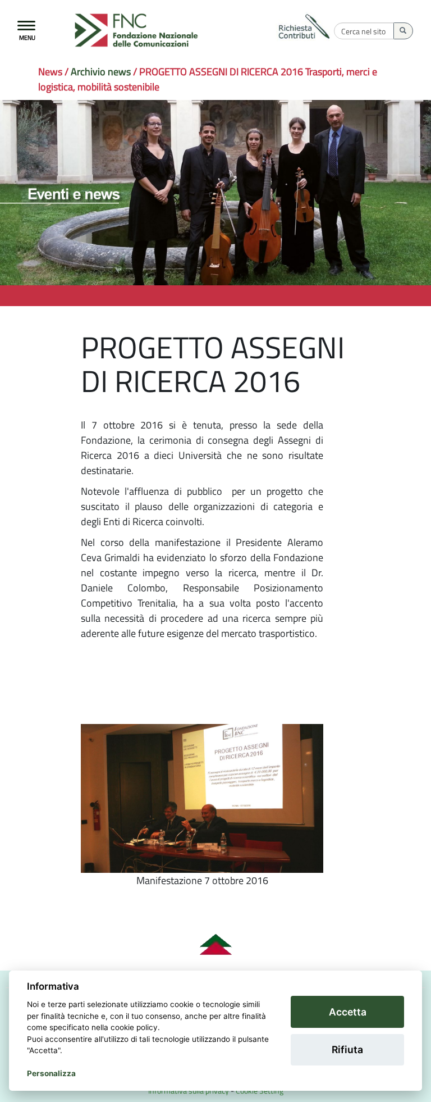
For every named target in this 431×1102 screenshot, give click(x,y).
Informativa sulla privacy (188, 1091)
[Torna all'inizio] (215, 944)
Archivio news (101, 71)
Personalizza (51, 1073)
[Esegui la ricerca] (403, 30)
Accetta (347, 1012)
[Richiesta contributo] (304, 27)
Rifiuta (347, 1049)
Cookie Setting (259, 1091)
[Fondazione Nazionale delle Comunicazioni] (141, 30)
